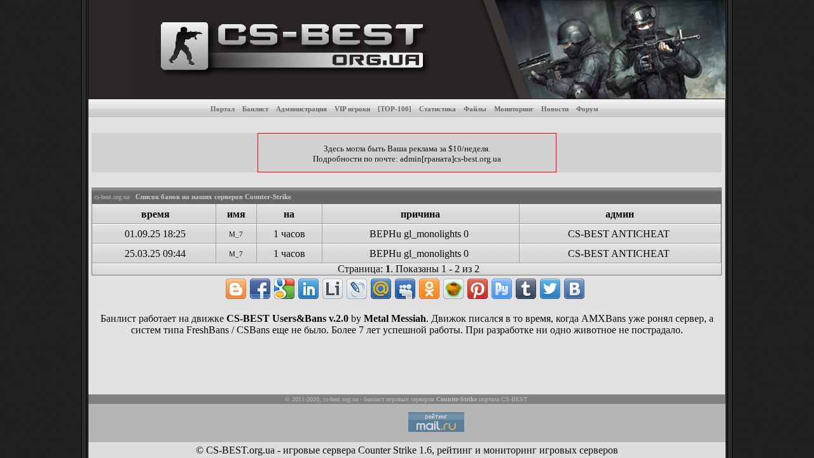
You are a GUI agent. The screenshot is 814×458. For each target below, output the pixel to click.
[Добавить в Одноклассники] (429, 289)
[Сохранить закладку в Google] (284, 289)
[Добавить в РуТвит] (502, 289)
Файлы (475, 109)
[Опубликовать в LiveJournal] (357, 289)
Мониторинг (514, 109)
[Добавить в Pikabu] (453, 289)
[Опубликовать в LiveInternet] (332, 289)
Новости (555, 109)
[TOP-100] (394, 109)
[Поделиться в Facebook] (260, 289)
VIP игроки (352, 109)
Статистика (437, 109)
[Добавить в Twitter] (550, 289)
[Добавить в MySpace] (405, 289)
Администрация (301, 109)
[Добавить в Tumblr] (526, 289)
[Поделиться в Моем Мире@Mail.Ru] (381, 289)
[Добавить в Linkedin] (308, 289)
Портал (222, 109)
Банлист (255, 109)
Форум (587, 109)
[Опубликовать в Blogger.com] (236, 289)
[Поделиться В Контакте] (574, 289)
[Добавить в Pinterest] (477, 289)
